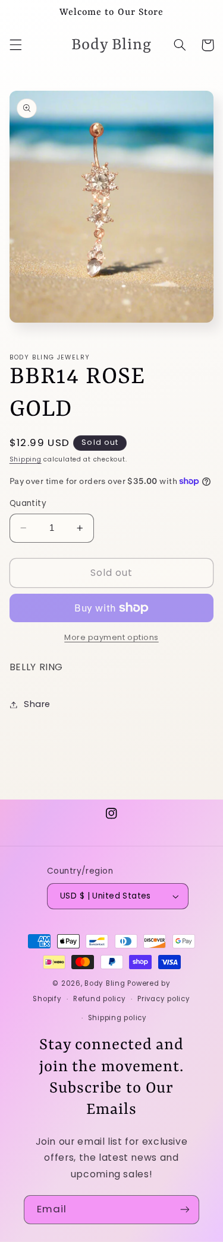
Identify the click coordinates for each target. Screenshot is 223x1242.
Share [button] (37, 704)
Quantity (28, 503)
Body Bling (105, 983)
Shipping (26, 459)
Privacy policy (163, 999)
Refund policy (99, 999)
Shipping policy (117, 1018)
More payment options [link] (111, 637)
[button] (15, 45)
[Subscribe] (185, 1209)
